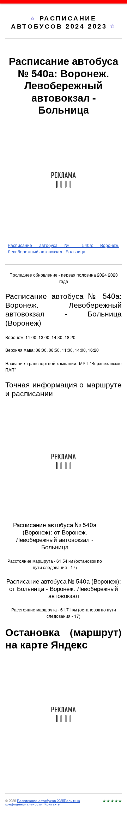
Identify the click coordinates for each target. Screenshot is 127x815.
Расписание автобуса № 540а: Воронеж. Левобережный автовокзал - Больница (63, 248)
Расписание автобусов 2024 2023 (60, 22)
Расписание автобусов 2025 (40, 800)
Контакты (52, 804)
